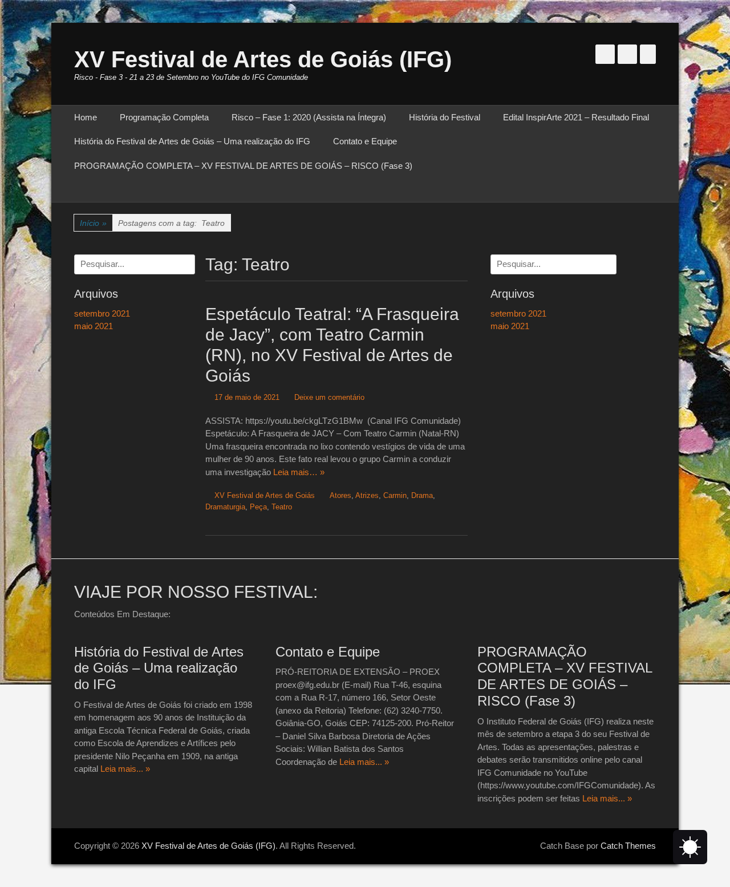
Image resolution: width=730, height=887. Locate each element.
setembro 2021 (518, 313)
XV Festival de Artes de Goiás (264, 495)
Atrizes (367, 495)
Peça (258, 507)
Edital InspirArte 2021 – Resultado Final (576, 117)
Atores (340, 495)
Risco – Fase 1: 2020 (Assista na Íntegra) (309, 117)
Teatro (281, 507)
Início (93, 223)
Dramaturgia (225, 507)
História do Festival (444, 117)
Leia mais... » (125, 768)
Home (85, 117)
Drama (422, 495)
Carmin (395, 495)
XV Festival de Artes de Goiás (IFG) (263, 59)
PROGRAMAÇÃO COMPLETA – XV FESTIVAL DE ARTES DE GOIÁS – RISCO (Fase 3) (243, 166)
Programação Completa (164, 117)
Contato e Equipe (365, 141)
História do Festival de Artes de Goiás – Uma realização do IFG (192, 141)
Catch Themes (628, 845)
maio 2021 (509, 326)
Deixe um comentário (329, 397)
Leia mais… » (299, 472)
